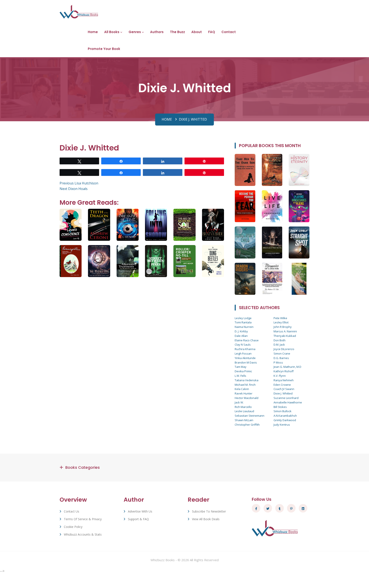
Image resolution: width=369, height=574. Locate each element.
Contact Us (71, 511)
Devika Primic (243, 371)
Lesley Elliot (281, 322)
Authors (157, 32)
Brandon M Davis (246, 362)
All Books (111, 32)
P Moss (278, 362)
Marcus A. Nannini (285, 331)
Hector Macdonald (246, 398)
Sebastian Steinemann (249, 416)
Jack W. (239, 402)
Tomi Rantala (243, 322)
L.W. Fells (240, 376)
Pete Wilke (280, 318)
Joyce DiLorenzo (284, 349)
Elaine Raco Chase (247, 340)
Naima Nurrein (244, 327)
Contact (228, 32)
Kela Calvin (242, 389)
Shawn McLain (244, 420)
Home (93, 32)
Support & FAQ (138, 519)
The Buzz (177, 32)
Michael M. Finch (245, 385)
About (196, 32)
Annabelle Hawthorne (288, 402)
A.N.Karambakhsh (285, 416)
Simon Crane (282, 353)
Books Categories (82, 467)
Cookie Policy (73, 527)
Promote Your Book (104, 49)
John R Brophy (283, 327)
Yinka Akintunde (245, 358)
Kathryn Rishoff (284, 371)
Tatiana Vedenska (246, 380)
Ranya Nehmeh (284, 380)
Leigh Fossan (243, 353)
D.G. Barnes (281, 358)
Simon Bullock (282, 411)
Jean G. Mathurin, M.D (287, 367)
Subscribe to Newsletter (209, 511)
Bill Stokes (280, 407)
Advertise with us (140, 511)
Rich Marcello (243, 407)
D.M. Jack (279, 344)
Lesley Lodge (243, 318)
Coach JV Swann (284, 389)
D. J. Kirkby (241, 331)
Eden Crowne (282, 385)
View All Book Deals (206, 519)
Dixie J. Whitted (283, 393)
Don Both (280, 340)
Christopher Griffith (247, 424)
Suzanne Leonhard (286, 398)
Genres (135, 32)
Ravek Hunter (243, 393)
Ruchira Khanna (245, 349)
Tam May (240, 367)
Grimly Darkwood (285, 420)
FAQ (211, 32)
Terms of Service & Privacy (83, 519)
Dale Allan (241, 336)
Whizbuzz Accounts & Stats (83, 534)
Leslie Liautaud (244, 411)
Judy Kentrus (282, 424)
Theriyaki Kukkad (285, 336)
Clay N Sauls (243, 344)
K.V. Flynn (280, 376)
